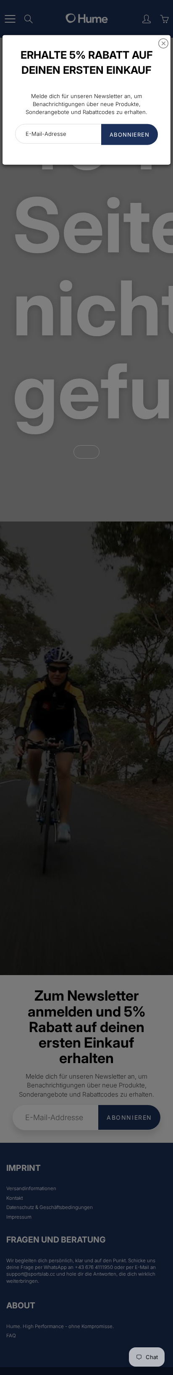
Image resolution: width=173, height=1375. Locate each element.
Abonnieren (129, 134)
